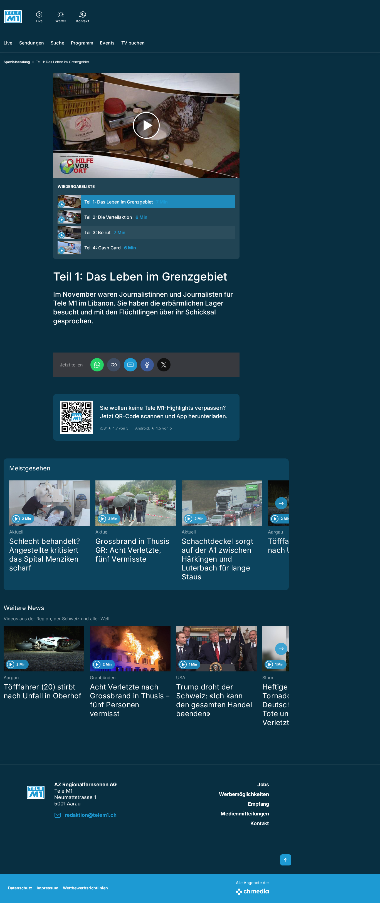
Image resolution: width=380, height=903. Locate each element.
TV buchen (133, 43)
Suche (57, 43)
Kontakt (259, 823)
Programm (82, 43)
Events (107, 43)
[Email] (130, 364)
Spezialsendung (17, 62)
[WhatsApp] (97, 364)
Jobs (263, 784)
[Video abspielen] (146, 125)
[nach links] (11, 503)
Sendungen (31, 43)
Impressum (47, 887)
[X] (164, 364)
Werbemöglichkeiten (244, 794)
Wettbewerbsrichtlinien (85, 887)
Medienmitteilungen (245, 814)
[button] (113, 364)
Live (8, 43)
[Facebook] (147, 364)
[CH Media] (252, 890)
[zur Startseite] (13, 16)
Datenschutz (20, 887)
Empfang (258, 804)
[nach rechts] (281, 503)
